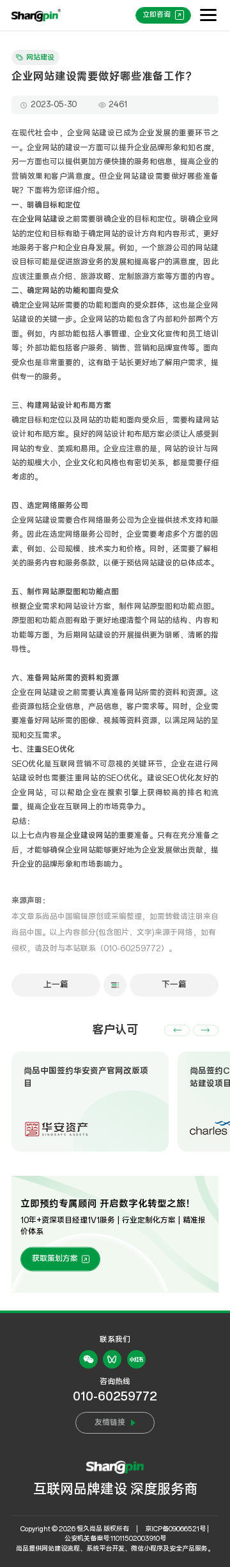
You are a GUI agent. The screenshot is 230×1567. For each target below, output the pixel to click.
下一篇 (174, 984)
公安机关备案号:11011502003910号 (115, 1538)
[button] (177, 1030)
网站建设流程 (61, 1549)
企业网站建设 (42, 219)
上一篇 (55, 984)
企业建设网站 (88, 835)
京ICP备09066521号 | (177, 1529)
